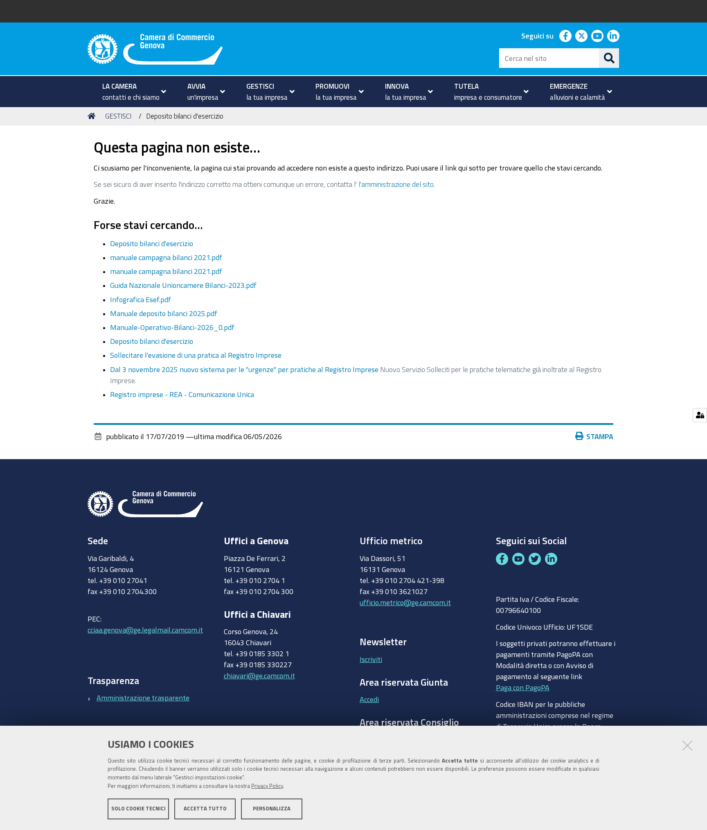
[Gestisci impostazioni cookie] (700, 415)
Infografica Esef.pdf (140, 299)
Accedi (369, 699)
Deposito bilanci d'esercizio (151, 243)
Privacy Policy (267, 786)
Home (93, 116)
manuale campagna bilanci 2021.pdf (166, 257)
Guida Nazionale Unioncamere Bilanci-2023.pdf (183, 285)
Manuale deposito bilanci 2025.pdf (163, 313)
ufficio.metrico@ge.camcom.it (405, 602)
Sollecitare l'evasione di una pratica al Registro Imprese (195, 355)
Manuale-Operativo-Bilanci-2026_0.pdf (172, 327)
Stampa (599, 436)
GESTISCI (118, 115)
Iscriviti (371, 659)
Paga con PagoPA (522, 687)
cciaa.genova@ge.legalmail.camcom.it (145, 629)
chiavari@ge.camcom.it (259, 675)
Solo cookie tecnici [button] (138, 808)
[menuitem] (131, 91)
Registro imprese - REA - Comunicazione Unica (182, 394)
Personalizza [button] (271, 808)
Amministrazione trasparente (143, 697)
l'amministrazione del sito (396, 184)
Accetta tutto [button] (205, 808)
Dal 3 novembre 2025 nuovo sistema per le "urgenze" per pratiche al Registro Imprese (244, 369)
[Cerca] (609, 58)
